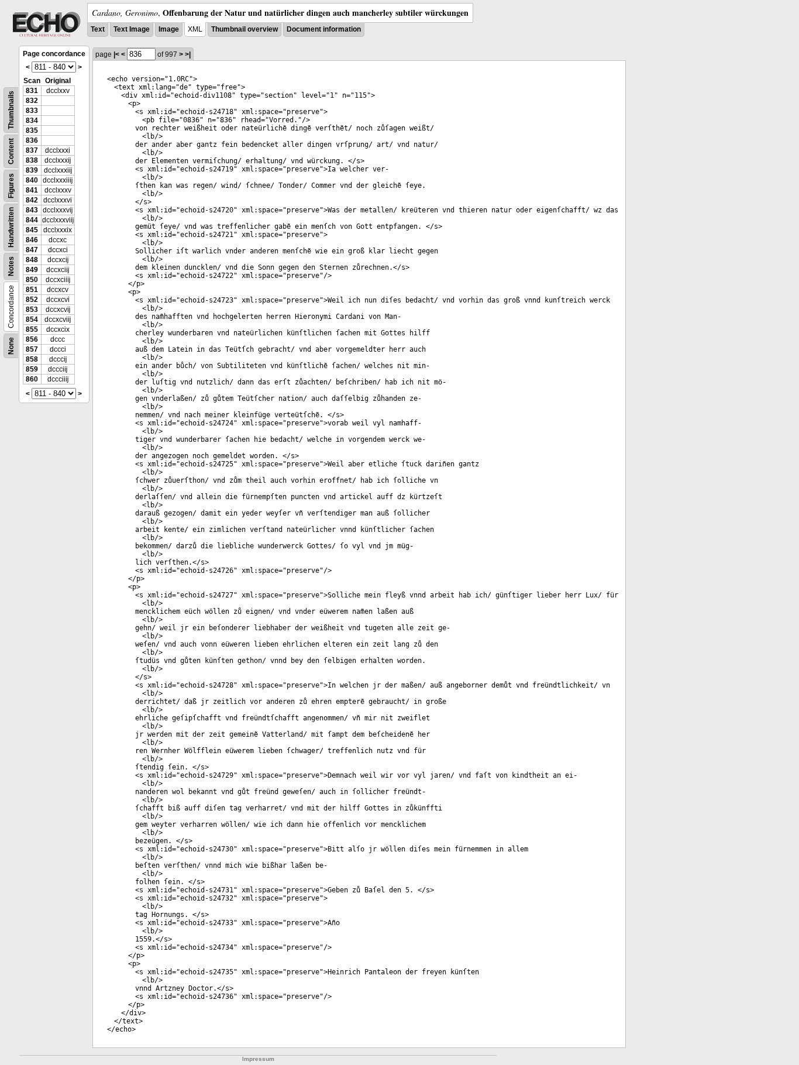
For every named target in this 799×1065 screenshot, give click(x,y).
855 (32, 329)
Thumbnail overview (244, 29)
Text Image (131, 29)
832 (32, 101)
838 (32, 160)
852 (32, 300)
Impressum (258, 1059)
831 (32, 91)
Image (169, 29)
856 (32, 339)
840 (32, 180)
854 (32, 319)
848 (32, 260)
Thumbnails (11, 110)
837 (32, 150)
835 (32, 130)
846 (32, 240)
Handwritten (11, 227)
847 (32, 250)
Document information (324, 29)
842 (32, 200)
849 (32, 270)
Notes (11, 266)
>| (188, 54)
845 (32, 230)
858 (32, 359)
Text (98, 29)
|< (116, 54)
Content (11, 151)
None (11, 346)
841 (32, 190)
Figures (11, 185)
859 (32, 369)
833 (32, 110)
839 (32, 170)
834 (32, 120)
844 (32, 220)
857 (32, 349)
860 (32, 379)
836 (32, 140)
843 (32, 210)
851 (32, 290)
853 (32, 309)
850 (32, 280)
